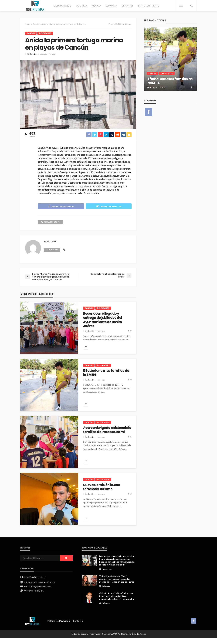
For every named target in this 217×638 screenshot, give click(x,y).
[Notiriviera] (35, 6)
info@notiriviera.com (41, 586)
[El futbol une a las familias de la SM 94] (49, 385)
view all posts (52, 250)
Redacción (31, 54)
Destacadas (45, 33)
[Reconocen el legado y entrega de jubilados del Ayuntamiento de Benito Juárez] (49, 328)
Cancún (31, 33)
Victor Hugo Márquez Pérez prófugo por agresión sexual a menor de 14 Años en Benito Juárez (116, 579)
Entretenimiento (148, 5)
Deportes (127, 5)
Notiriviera (39, 590)
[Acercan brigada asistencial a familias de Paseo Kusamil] (49, 442)
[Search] (191, 5)
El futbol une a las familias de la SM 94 (106, 373)
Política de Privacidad (58, 621)
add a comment (51, 222)
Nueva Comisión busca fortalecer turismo (101, 487)
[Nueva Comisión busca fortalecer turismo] (49, 499)
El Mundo (111, 5)
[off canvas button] (181, 5)
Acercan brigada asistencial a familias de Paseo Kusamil (107, 430)
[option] (170, 59)
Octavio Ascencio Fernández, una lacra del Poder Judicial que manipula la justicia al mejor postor (116, 596)
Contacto (78, 621)
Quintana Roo (62, 5)
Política (81, 5)
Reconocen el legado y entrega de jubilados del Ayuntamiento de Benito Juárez (102, 319)
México (96, 5)
